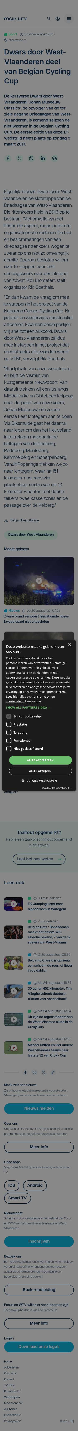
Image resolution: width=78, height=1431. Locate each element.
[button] (39, 707)
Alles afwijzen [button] (40, 771)
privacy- (45, 696)
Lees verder (33, 701)
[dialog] (39, 715)
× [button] (69, 644)
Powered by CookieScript (56, 787)
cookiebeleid (15, 701)
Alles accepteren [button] (40, 760)
